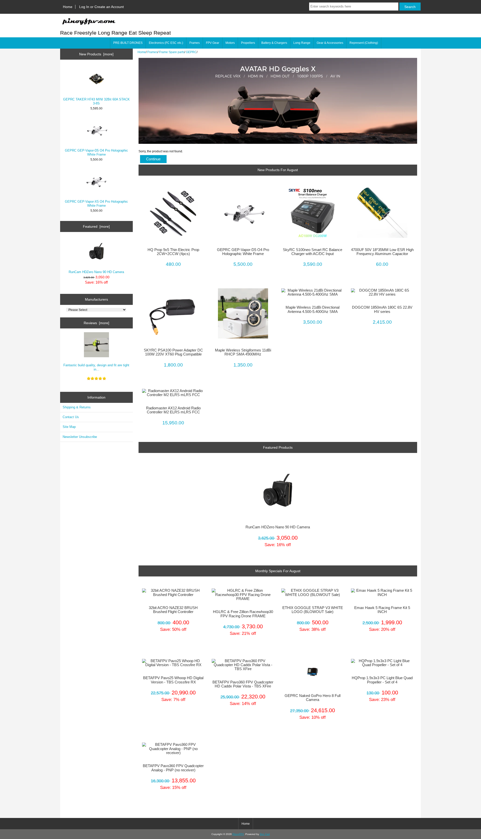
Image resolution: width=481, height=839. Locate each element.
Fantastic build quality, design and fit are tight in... (96, 367)
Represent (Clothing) (363, 43)
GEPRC (191, 52)
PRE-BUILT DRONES (128, 43)
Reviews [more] (96, 323)
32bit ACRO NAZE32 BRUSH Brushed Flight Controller (173, 610)
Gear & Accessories (330, 43)
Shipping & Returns (77, 407)
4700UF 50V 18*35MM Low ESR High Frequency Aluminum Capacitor (382, 252)
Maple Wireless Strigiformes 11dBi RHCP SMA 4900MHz (243, 352)
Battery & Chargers (274, 43)
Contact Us (71, 417)
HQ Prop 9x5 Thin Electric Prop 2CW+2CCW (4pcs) (173, 252)
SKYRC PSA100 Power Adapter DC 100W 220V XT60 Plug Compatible (173, 352)
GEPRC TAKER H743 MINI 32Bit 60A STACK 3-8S (96, 101)
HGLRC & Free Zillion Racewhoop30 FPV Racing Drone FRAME (243, 614)
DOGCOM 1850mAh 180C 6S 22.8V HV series (382, 309)
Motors (230, 43)
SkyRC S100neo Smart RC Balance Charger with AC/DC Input (312, 252)
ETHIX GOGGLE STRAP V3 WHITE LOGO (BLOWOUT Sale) (312, 610)
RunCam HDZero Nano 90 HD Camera (96, 272)
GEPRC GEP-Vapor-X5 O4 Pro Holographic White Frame (96, 203)
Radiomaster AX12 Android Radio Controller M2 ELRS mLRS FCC (173, 410)
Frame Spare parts (171, 52)
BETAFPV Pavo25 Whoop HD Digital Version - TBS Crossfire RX (173, 680)
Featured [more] (96, 226)
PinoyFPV (238, 834)
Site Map (69, 427)
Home (67, 7)
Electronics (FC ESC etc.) (166, 43)
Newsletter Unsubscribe (80, 437)
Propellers (248, 43)
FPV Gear (212, 43)
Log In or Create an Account (101, 7)
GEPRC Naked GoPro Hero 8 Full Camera (312, 698)
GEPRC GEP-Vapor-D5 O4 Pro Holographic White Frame (96, 152)
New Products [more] (96, 54)
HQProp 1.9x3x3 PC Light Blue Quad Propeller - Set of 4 (382, 680)
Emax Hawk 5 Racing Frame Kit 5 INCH (382, 610)
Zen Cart (265, 834)
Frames (152, 52)
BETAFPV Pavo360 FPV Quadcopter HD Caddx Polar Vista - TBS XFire (242, 684)
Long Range (301, 43)
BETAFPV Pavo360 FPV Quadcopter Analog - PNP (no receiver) (173, 768)
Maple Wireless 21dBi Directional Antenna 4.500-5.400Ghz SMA (312, 309)
